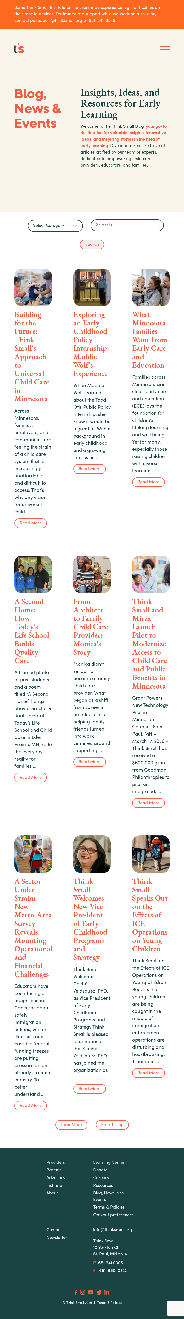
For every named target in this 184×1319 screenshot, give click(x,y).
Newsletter (56, 1238)
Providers (55, 1163)
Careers (101, 1178)
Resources (103, 1186)
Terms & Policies (109, 1303)
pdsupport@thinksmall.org (56, 21)
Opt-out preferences (113, 1215)
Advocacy (55, 1178)
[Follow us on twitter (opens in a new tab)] (99, 1292)
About (52, 1193)
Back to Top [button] (112, 1125)
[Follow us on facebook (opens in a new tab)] (76, 1292)
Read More (31, 523)
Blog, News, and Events (108, 1196)
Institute (54, 1186)
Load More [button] (71, 1125)
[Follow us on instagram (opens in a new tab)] (82, 1292)
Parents (54, 1170)
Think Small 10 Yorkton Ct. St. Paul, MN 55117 (110, 1248)
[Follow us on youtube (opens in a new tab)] (90, 1292)
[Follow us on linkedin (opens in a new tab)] (106, 1292)
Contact (54, 1230)
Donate (100, 1170)
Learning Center (109, 1163)
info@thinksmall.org (112, 1230)
